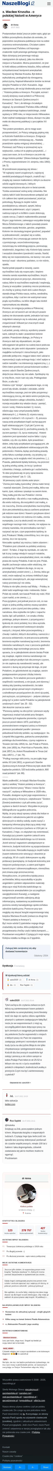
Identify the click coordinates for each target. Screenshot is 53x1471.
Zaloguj (9, 948)
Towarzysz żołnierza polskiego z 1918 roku (25, 1246)
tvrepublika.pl (25, 1400)
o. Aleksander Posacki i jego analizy (22, 1324)
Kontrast (7, 1467)
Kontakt (6, 1447)
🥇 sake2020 (14, 980)
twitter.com (10, 1104)
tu (24, 1414)
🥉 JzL (11, 985)
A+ (20, 1467)
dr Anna (14, 25)
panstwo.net (25, 1393)
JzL (11, 1096)
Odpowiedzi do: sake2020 (19, 1083)
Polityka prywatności (12, 1460)
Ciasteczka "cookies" (12, 1456)
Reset (45, 1467)
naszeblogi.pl (29, 1397)
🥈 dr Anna (32, 980)
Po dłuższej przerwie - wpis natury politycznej (26, 1256)
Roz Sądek (26, 985)
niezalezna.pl (31, 1389)
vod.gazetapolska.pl (12, 1397)
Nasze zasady (9, 1452)
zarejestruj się (25, 948)
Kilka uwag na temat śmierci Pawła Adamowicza (27, 1319)
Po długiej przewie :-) (16, 1251)
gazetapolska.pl (10, 1393)
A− (33, 1467)
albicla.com (39, 1400)
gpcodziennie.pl (10, 1400)
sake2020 (15, 1000)
